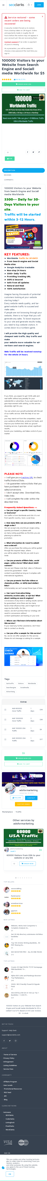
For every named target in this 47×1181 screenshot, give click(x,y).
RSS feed (7, 1092)
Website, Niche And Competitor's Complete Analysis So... (24, 927)
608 (10, 158)
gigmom (14, 911)
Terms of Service (10, 1054)
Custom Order (23, 804)
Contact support (11, 42)
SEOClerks (9, 1115)
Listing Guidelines (10, 1065)
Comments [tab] (8, 180)
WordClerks (10, 1130)
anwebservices (17, 903)
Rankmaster (15, 896)
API (5, 1096)
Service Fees (8, 1069)
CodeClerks (10, 1119)
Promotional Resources (12, 1089)
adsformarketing (28, 790)
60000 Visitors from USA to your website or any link (23, 856)
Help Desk (13, 1030)
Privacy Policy (8, 1058)
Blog (5, 1099)
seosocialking (16, 888)
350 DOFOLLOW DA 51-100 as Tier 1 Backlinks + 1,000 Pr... (25, 994)
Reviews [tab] (7, 175)
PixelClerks (10, 1126)
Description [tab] (9, 170)
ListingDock (10, 1122)
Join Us (7, 1153)
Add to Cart (24, 90)
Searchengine (11, 687)
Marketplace (7, 812)
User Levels (7, 1085)
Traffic (18, 812)
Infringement (8, 1062)
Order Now (28, 863)
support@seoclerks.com (11, 1035)
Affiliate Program (10, 1082)
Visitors (21, 683)
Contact (31, 798)
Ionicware (7, 1112)
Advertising (10, 691)
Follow (17, 798)
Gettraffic (10, 683)
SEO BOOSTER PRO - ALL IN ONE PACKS (26, 952)
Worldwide (32, 683)
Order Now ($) (24, 84)
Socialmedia (24, 687)
